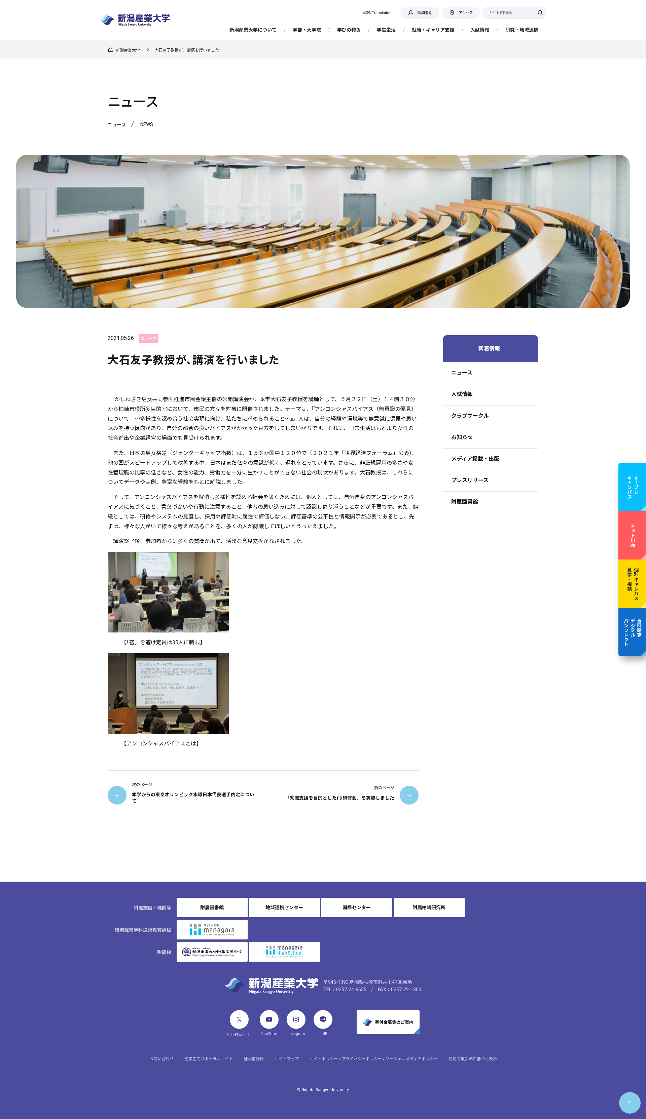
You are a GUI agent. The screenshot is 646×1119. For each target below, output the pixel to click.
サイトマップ (287, 1058)
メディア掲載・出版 (475, 459)
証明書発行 (254, 1058)
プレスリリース (470, 480)
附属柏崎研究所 (428, 907)
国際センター (357, 907)
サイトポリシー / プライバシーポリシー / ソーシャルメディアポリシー (374, 1058)
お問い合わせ (161, 1058)
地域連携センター (284, 907)
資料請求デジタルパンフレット (632, 632)
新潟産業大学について (253, 30)
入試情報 (479, 30)
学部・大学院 (307, 30)
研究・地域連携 (521, 30)
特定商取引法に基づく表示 (472, 1058)
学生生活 (386, 30)
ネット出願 (632, 535)
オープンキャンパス (632, 487)
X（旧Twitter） (239, 1035)
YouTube (269, 1034)
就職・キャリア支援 (433, 30)
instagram (296, 1034)
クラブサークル (470, 416)
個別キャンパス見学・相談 (632, 583)
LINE (323, 1034)
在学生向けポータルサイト (208, 1058)
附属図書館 (464, 502)
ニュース (461, 373)
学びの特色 (349, 30)
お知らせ (462, 437)
